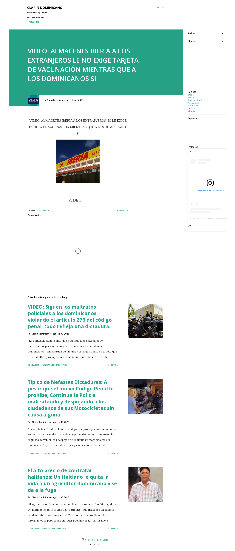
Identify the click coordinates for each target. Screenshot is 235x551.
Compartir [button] (122, 210)
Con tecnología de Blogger (97, 539)
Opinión (192, 108)
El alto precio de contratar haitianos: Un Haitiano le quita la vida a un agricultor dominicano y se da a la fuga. (72, 480)
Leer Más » (112, 365)
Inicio (191, 94)
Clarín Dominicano (198, 218)
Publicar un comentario (54, 365)
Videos (46, 210)
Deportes (193, 105)
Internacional (195, 100)
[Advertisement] (211, 66)
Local (38, 210)
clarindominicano (216, 218)
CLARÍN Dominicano (44, 7)
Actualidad (34, 22)
